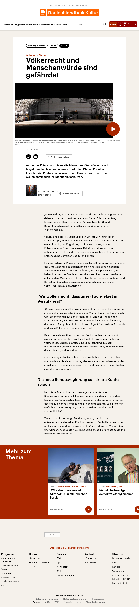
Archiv (66, 25)
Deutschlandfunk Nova (79, 5)
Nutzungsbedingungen (75, 598)
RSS (59, 571)
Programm (19, 25)
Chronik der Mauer (95, 602)
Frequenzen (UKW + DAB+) (39, 564)
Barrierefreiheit (120, 583)
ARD (47, 602)
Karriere (116, 566)
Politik (53, 45)
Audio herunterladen (60, 157)
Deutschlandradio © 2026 (69, 595)
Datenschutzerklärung (46, 598)
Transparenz (118, 571)
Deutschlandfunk (57, 5)
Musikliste (56, 25)
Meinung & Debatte (37, 45)
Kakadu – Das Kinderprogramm (10, 579)
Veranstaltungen (65, 575)
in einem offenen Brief (89, 218)
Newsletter (62, 566)
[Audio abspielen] (113, 129)
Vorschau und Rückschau (8, 560)
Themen (6, 25)
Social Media (90, 562)
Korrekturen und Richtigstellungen (121, 577)
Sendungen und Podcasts (9, 567)
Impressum (98, 598)
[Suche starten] (104, 24)
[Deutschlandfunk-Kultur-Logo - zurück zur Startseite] (69, 12)
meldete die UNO (110, 240)
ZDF (56, 602)
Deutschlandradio (121, 558)
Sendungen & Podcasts (38, 25)
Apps (59, 562)
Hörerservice (91, 558)
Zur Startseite (52, 535)
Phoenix (67, 602)
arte (79, 602)
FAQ (59, 558)
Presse (115, 562)
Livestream (34, 558)
